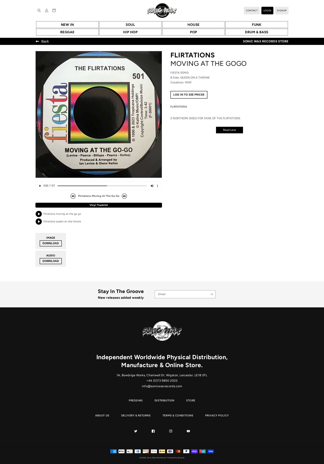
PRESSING (136, 400)
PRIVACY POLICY (217, 415)
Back (45, 41)
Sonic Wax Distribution (157, 458)
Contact (252, 10)
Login (267, 10)
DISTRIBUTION (164, 400)
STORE (190, 400)
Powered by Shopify (176, 458)
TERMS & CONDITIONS (178, 415)
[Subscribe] (211, 294)
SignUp (282, 10)
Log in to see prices (189, 94)
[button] (39, 10)
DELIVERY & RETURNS (136, 415)
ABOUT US (102, 415)
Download (51, 243)
